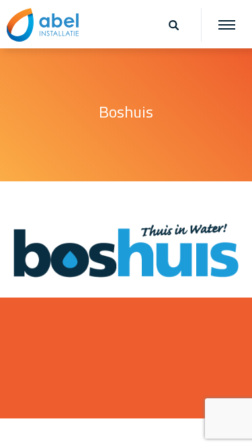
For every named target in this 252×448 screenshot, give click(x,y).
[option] (126, 114)
